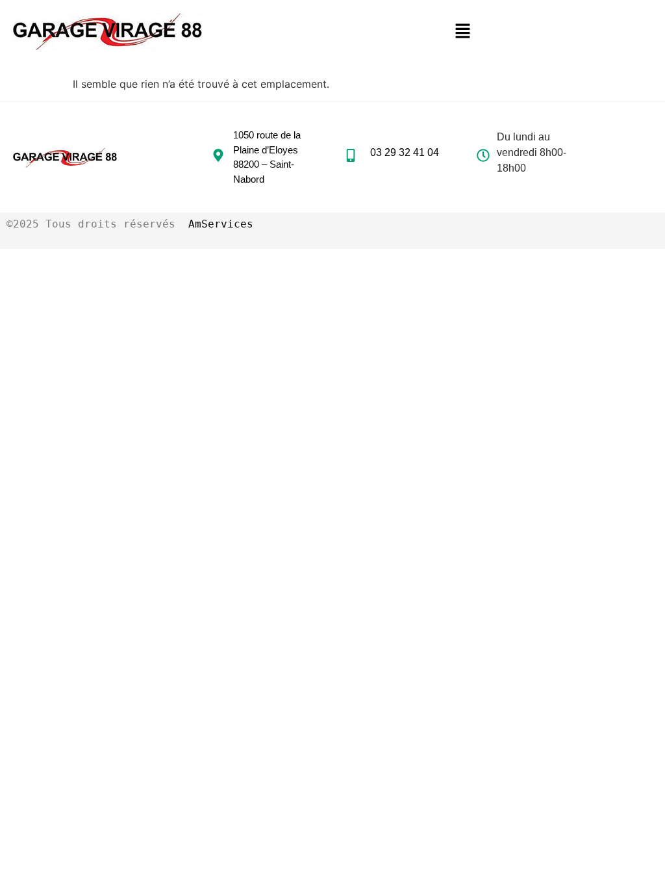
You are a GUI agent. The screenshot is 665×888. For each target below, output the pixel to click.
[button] (463, 32)
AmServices (221, 224)
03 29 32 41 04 (404, 152)
